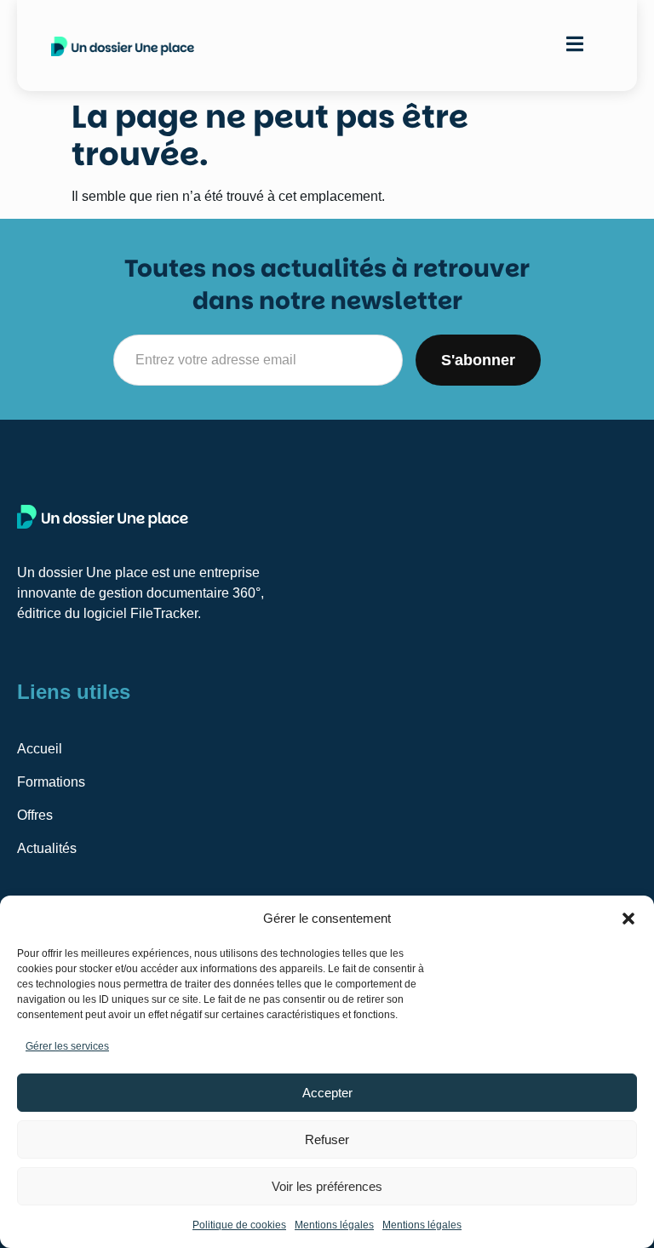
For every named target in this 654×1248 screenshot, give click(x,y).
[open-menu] (575, 45)
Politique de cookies (239, 1225)
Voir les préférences (327, 1186)
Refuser (327, 1139)
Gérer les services (67, 1046)
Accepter (327, 1092)
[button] (628, 918)
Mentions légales (334, 1225)
